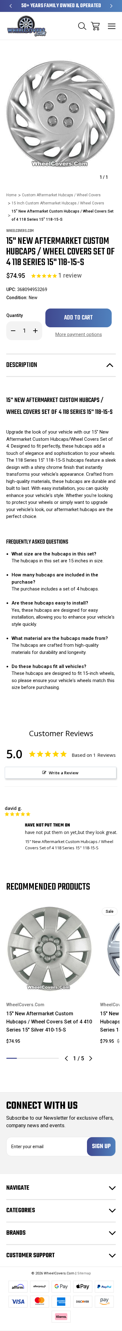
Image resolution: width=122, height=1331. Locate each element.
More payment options (78, 334)
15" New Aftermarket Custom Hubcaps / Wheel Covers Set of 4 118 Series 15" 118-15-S (69, 845)
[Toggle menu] (111, 26)
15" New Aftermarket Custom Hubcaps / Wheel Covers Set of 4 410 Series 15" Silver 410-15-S (49, 1022)
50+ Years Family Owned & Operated (61, 6)
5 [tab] (53, 1058)
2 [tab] (22, 1058)
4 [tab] (43, 1058)
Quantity (14, 315)
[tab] (22, 1058)
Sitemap (84, 1273)
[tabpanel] (49, 977)
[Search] (82, 26)
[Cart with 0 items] (95, 26)
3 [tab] (32, 1058)
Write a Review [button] (64, 773)
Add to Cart (50, 983)
